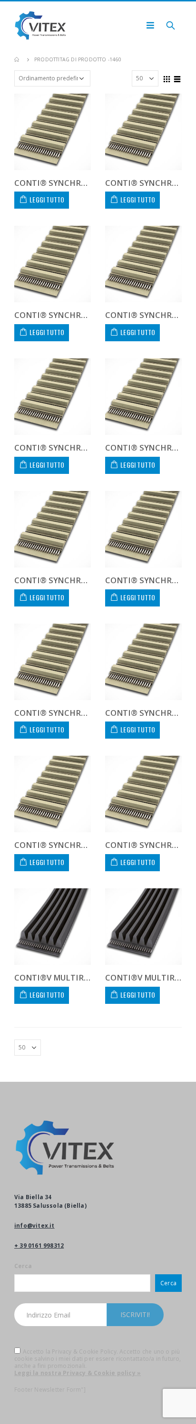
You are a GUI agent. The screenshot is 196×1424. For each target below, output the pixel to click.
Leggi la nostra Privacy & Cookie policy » (77, 1373)
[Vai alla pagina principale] (17, 59)
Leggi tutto (46, 199)
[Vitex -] (40, 25)
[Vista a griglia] (167, 78)
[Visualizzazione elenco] (177, 78)
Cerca (23, 1266)
